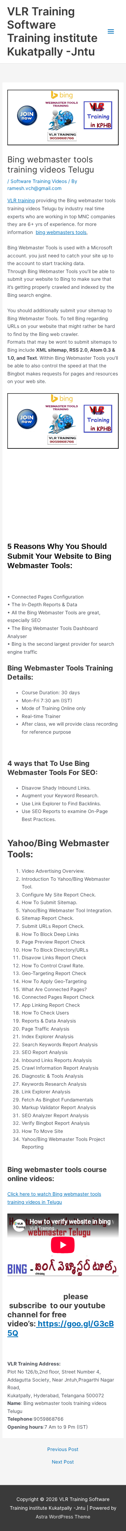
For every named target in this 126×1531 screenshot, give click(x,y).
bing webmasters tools (61, 232)
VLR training (21, 200)
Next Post (63, 1462)
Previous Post (62, 1449)
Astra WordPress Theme (63, 1516)
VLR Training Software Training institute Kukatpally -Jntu (52, 31)
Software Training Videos (38, 181)
